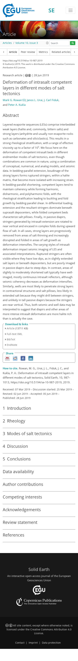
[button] (47, 43)
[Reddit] (15, 358)
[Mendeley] (7, 358)
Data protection (51, 642)
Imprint (33, 642)
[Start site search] (72, 43)
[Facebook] (22, 358)
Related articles (61, 52)
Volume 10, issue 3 (26, 43)
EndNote (12, 345)
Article (13, 52)
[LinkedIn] (30, 358)
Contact (19, 642)
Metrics (43, 52)
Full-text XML (14, 334)
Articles (7, 43)
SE (51, 10)
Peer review (28, 52)
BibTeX (11, 339)
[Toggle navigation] (70, 10)
